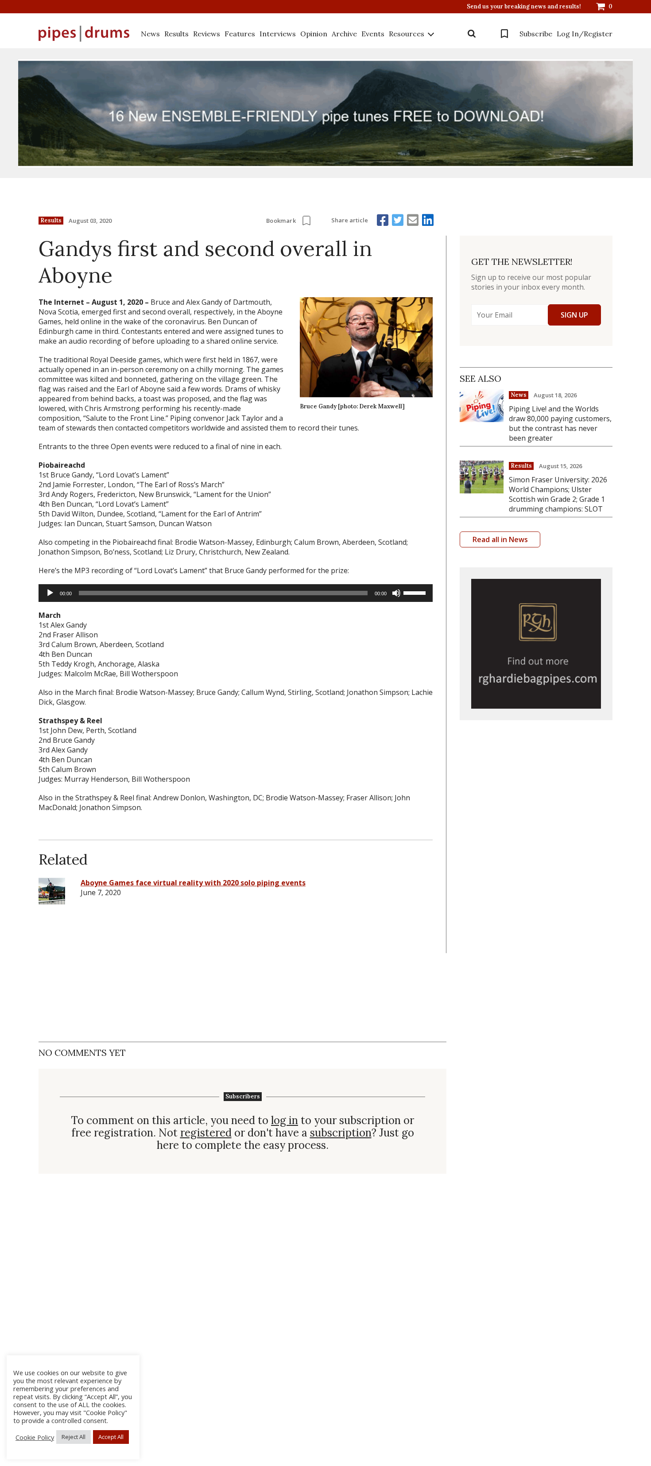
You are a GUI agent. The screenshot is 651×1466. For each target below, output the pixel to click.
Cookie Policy (35, 1437)
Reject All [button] (73, 1437)
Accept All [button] (111, 1437)
